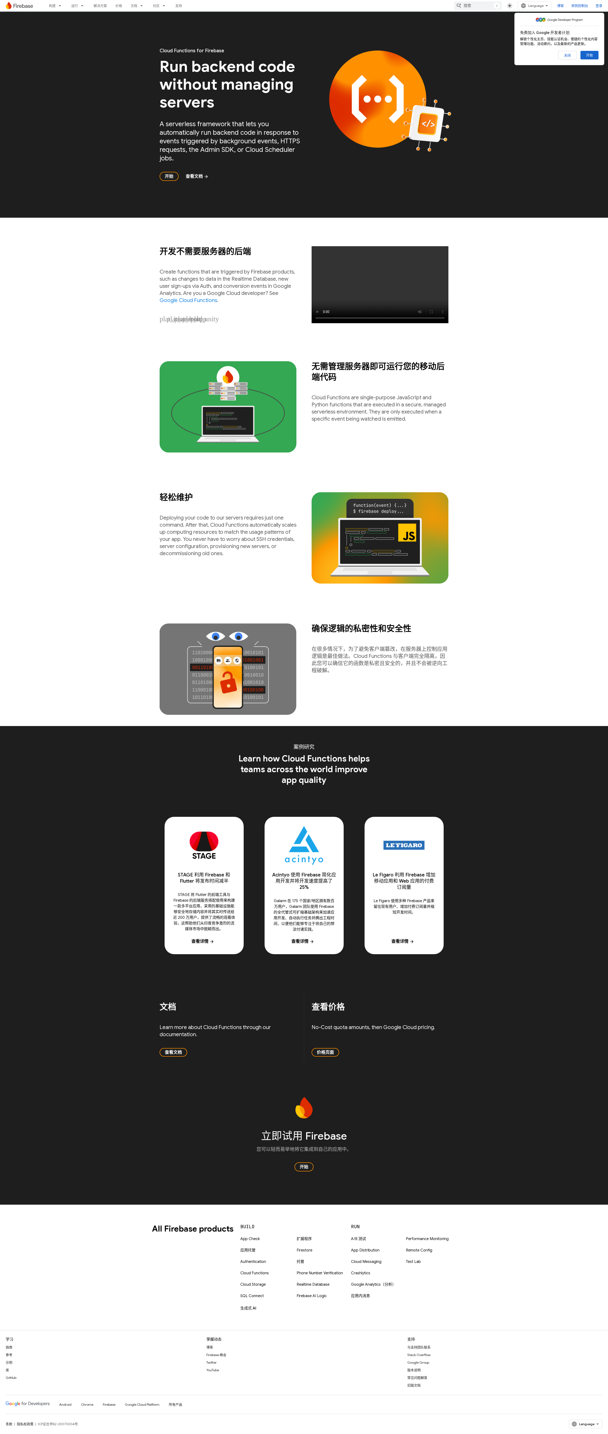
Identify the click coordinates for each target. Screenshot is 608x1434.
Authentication (253, 1261)
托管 (300, 1261)
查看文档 (197, 176)
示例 (9, 1362)
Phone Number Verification (320, 1273)
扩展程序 (304, 1239)
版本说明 (414, 1370)
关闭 (567, 55)
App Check (250, 1239)
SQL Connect (252, 1296)
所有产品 (175, 1404)
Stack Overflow (419, 1355)
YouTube (212, 1370)
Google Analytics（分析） (373, 1284)
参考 (9, 1355)
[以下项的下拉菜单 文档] (143, 5)
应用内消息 (360, 1296)
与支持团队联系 (419, 1347)
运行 (74, 6)
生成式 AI (248, 1308)
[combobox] (478, 5)
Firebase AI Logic (312, 1296)
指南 (9, 1347)
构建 (52, 6)
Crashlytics (360, 1273)
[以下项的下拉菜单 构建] (61, 5)
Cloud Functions (254, 1273)
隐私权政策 (25, 1424)
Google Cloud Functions (188, 300)
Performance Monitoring (427, 1239)
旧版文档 (414, 1385)
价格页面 (325, 1052)
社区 (156, 6)
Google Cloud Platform (142, 1404)
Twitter (211, 1362)
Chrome (87, 1404)
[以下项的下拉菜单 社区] (165, 5)
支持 (178, 6)
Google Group (418, 1362)
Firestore (304, 1250)
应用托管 (248, 1250)
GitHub (11, 1378)
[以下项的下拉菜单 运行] (83, 5)
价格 (118, 6)
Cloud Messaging (366, 1261)
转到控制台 (579, 6)
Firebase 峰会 (216, 1355)
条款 (9, 1424)
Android (65, 1404)
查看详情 (202, 941)
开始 (589, 55)
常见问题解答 (417, 1378)
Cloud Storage (253, 1284)
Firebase (109, 1404)
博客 (560, 6)
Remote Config (419, 1250)
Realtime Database (313, 1284)
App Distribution (365, 1250)
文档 (134, 6)
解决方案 (100, 6)
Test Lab (413, 1261)
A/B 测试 (358, 1239)
